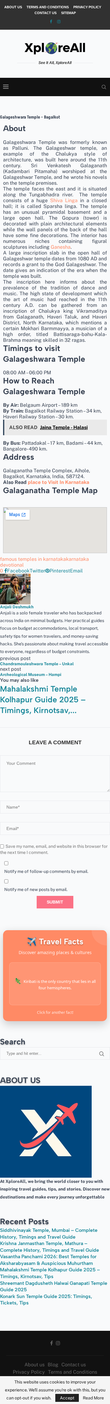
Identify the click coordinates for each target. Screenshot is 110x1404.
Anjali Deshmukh (17, 606)
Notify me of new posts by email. (36, 889)
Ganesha (61, 247)
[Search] (104, 87)
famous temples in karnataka (33, 559)
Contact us (46, 13)
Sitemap (68, 13)
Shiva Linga (64, 200)
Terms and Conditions (48, 7)
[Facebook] (51, 21)
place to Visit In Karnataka (58, 482)
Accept (67, 1397)
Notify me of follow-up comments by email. (46, 871)
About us (13, 7)
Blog (53, 1365)
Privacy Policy (87, 7)
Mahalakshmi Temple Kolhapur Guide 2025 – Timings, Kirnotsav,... (43, 699)
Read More (93, 1398)
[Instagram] (59, 21)
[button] (55, 719)
